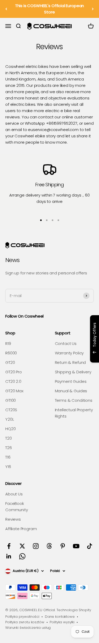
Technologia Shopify (73, 609)
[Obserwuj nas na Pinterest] (62, 546)
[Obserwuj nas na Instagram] (35, 546)
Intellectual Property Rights (74, 413)
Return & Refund (70, 362)
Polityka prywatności (22, 616)
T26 (8, 447)
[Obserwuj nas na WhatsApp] (22, 556)
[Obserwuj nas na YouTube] (76, 546)
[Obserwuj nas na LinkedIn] (8, 556)
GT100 (10, 400)
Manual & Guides (71, 391)
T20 (8, 438)
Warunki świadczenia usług (28, 627)
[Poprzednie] (6, 9)
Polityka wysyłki (62, 622)
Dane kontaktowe (60, 616)
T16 (8, 457)
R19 (8, 343)
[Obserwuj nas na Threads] (49, 546)
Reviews (13, 519)
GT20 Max (14, 391)
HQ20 (10, 428)
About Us (14, 494)
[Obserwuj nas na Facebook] (8, 546)
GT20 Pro (13, 372)
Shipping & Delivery (73, 372)
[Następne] (93, 9)
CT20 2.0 (13, 381)
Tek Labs (59, 355)
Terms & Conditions (73, 400)
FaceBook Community (16, 507)
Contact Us (66, 343)
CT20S (11, 410)
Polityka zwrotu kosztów (24, 622)
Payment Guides (71, 381)
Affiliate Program (21, 528)
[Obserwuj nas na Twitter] (22, 546)
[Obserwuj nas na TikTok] (89, 546)
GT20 (10, 362)
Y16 (8, 466)
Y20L (9, 419)
